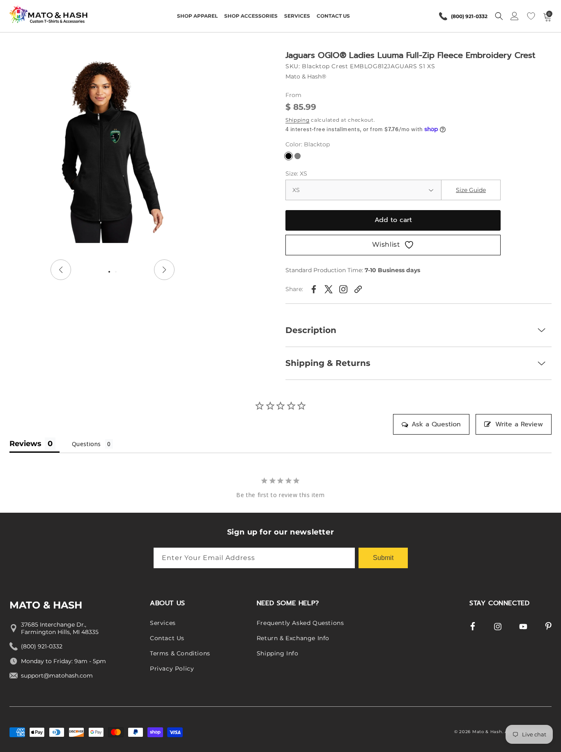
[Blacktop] (288, 156)
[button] (197, 16)
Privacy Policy (172, 668)
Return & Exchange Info (293, 638)
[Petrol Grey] (297, 156)
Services (163, 623)
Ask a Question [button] (436, 424)
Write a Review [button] (519, 424)
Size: (296, 173)
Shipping (297, 120)
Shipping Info (278, 653)
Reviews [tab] (25, 443)
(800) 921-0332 (469, 16)
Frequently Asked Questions (300, 623)
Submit (383, 557)
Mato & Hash (487, 731)
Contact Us (167, 638)
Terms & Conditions (180, 653)
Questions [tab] (86, 444)
